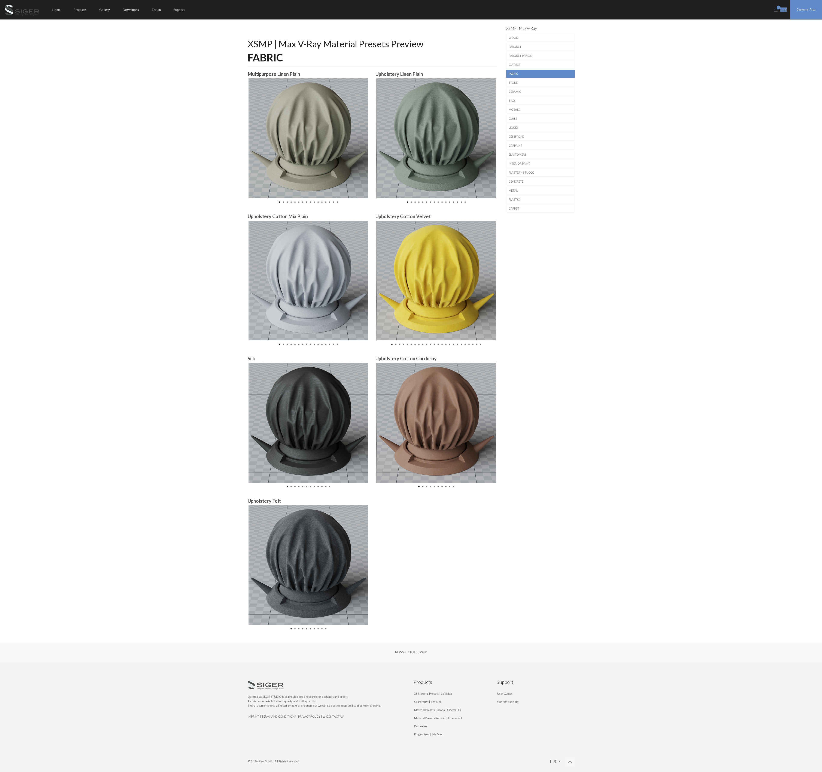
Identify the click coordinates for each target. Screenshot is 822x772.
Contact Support (507, 701)
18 (457, 344)
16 (337, 202)
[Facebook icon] (550, 761)
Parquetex (420, 726)
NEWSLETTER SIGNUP (411, 652)
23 (476, 344)
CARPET (514, 208)
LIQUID (513, 127)
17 (453, 344)
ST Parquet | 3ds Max (428, 701)
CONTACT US (334, 716)
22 (473, 344)
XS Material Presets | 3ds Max (433, 693)
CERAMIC (515, 91)
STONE (513, 82)
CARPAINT (515, 145)
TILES (512, 100)
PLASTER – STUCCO (522, 172)
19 (461, 344)
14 (329, 202)
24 (480, 344)
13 (325, 202)
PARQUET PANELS (520, 55)
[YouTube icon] (559, 761)
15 (333, 202)
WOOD (513, 37)
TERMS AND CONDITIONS (279, 716)
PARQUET (515, 46)
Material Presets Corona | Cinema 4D (437, 710)
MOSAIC (514, 109)
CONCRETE (516, 181)
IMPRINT (253, 716)
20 (465, 344)
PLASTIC (514, 199)
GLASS (513, 118)
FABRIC (513, 73)
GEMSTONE (516, 136)
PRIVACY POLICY (309, 716)
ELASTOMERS (517, 154)
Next (374, 138)
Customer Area (806, 9)
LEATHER (514, 64)
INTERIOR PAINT (519, 163)
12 (322, 202)
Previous (242, 138)
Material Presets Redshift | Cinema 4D (438, 718)
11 (318, 202)
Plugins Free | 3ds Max (428, 734)
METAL (513, 190)
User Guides (504, 693)
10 (314, 202)
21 (469, 344)
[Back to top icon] (569, 761)
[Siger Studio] (21, 9)
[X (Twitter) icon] (555, 761)
